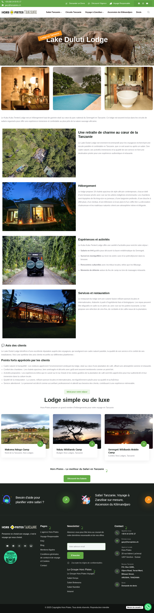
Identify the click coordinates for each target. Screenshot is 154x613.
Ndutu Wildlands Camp (17, 449)
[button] (151, 90)
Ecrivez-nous (126, 539)
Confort (60, 456)
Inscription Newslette (76, 541)
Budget (8, 453)
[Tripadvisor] (25, 546)
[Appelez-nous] (117, 532)
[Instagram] (143, 3)
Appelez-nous (126, 531)
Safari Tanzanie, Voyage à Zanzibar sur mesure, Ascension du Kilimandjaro (112, 499)
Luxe (110, 453)
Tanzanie (27, 453)
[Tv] (31, 546)
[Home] (19, 12)
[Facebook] (139, 3)
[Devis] (117, 584)
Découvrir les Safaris (77, 479)
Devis (123, 583)
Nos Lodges (17, 453)
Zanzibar (128, 453)
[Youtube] (147, 3)
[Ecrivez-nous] (117, 540)
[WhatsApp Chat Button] (148, 607)
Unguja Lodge (116, 449)
